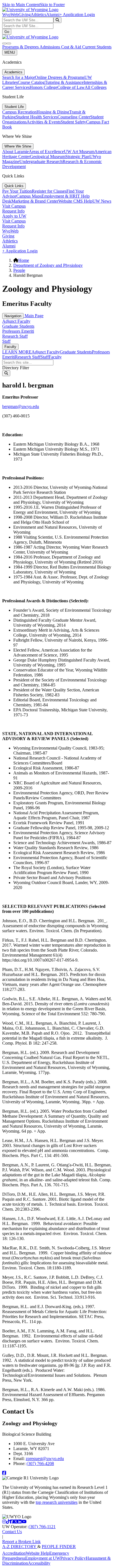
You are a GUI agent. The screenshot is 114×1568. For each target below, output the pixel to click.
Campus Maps (29, 196)
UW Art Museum (79, 151)
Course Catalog (31, 82)
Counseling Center (74, 117)
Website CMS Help (75, 201)
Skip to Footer (52, 4)
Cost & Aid (71, 47)
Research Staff (15, 336)
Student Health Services (37, 117)
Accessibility (39, 1563)
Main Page (33, 315)
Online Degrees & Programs (59, 77)
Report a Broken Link (21, 1541)
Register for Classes (49, 191)
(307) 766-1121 (42, 1526)
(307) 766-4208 (40, 1463)
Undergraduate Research (41, 161)
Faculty (10, 347)
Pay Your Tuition (17, 191)
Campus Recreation (19, 112)
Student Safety (73, 122)
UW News (101, 201)
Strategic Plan (77, 156)
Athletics (38, 14)
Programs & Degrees (21, 47)
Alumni (52, 14)
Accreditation (14, 1553)
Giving (25, 14)
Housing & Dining (53, 112)
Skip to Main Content (21, 4)
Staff (6, 341)
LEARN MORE (17, 352)
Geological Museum (47, 156)
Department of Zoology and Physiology (48, 265)
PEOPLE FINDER (59, 1546)
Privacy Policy (73, 1558)
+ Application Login (77, 14)
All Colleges (96, 87)
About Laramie (15, 151)
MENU (9, 52)
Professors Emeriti (18, 331)
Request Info (13, 211)
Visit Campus (14, 206)
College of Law (71, 87)
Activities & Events (44, 122)
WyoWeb (10, 14)
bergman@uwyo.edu (20, 406)
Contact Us (12, 1531)
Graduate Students (18, 326)
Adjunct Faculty (16, 321)
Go (6, 32)
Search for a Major (18, 77)
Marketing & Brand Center (34, 201)
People (19, 270)
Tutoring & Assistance (64, 82)
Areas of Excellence (46, 151)
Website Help (37, 1553)
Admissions (50, 47)
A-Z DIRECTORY (19, 1546)
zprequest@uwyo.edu (45, 1458)
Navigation (12, 316)
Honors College (43, 87)
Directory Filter (15, 367)
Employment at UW (42, 1558)
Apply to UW (14, 216)
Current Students (97, 47)
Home (23, 260)
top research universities (56, 1502)
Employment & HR (59, 196)
